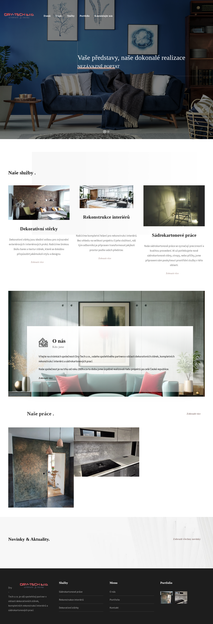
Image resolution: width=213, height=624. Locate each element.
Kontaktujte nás (103, 16)
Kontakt (114, 607)
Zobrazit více (194, 413)
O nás (59, 16)
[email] (86, 158)
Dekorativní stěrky (69, 607)
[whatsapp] (128, 158)
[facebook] (100, 158)
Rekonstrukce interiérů (71, 599)
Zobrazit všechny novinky (187, 539)
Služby (71, 16)
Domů (47, 16)
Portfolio (85, 16)
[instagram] (114, 158)
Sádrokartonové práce (70, 591)
